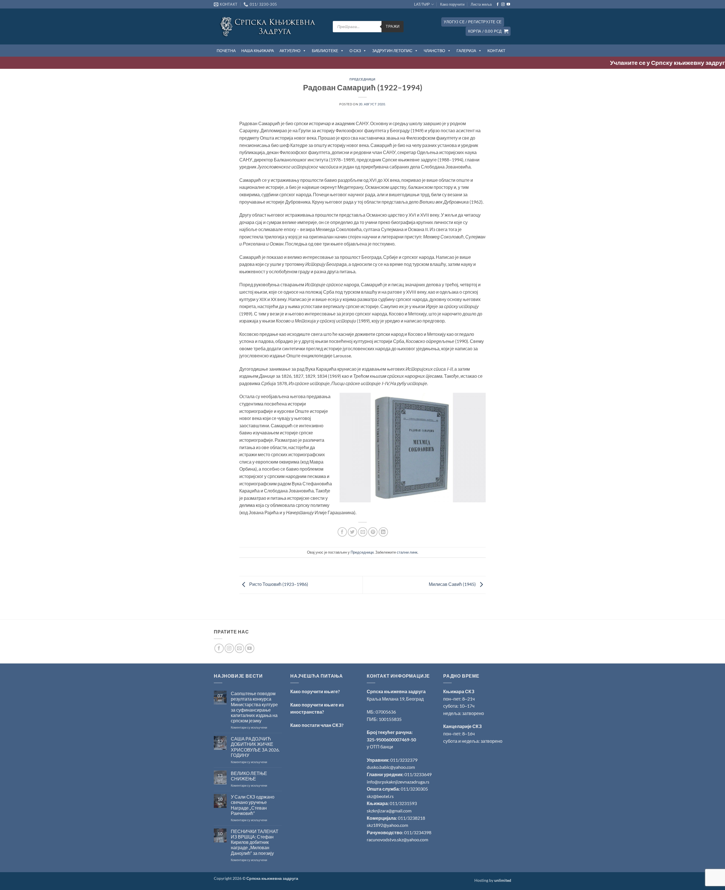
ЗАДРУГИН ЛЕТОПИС (392, 50)
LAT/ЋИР (422, 4)
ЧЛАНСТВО (434, 50)
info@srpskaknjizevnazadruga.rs (398, 781)
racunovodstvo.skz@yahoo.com (397, 839)
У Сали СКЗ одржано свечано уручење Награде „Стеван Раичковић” (252, 805)
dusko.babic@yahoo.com (391, 767)
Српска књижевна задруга (396, 691)
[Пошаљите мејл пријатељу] (362, 532)
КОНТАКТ (496, 50)
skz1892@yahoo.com (387, 825)
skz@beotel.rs (380, 796)
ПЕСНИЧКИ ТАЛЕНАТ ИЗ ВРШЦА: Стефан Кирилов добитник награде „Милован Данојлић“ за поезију (254, 842)
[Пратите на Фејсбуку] (497, 5)
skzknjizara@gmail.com (389, 810)
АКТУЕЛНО (290, 50)
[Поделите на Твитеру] (352, 532)
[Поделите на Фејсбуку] (342, 532)
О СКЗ (355, 50)
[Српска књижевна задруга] (269, 26)
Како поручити (452, 4)
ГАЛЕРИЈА (466, 50)
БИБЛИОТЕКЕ (325, 50)
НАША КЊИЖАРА (257, 50)
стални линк (407, 552)
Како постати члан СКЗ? (317, 725)
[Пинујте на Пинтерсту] (373, 532)
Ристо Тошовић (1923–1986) (278, 584)
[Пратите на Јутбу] (508, 5)
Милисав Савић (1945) (453, 584)
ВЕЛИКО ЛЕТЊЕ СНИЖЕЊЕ (249, 776)
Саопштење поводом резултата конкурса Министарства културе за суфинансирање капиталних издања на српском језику (254, 707)
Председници (362, 79)
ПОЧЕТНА (226, 50)
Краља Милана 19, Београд (395, 698)
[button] (472, 22)
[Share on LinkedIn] (383, 532)
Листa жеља (481, 4)
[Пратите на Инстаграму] (503, 5)
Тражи (392, 26)
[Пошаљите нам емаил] (239, 648)
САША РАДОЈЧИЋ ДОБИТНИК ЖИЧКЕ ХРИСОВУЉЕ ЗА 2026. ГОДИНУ (255, 747)
